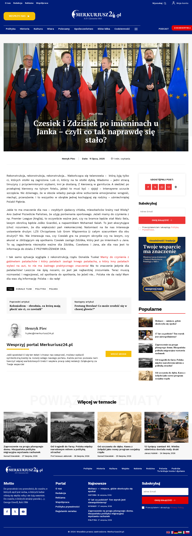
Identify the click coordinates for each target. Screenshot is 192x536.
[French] (172, 532)
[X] (155, 187)
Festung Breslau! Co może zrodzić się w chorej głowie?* (101, 307)
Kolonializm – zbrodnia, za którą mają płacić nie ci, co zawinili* (35, 307)
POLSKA (53, 289)
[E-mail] (169, 187)
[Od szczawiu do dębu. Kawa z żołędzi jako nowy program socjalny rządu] (146, 375)
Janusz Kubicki (150, 453)
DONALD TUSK (24, 289)
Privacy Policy (176, 507)
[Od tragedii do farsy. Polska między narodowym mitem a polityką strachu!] (146, 363)
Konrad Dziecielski (12, 456)
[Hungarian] (180, 532)
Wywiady (92, 506)
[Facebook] (148, 187)
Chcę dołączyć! (163, 500)
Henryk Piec (68, 158)
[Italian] (184, 532)
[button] (160, 3)
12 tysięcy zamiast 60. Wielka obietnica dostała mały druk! (161, 448)
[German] (176, 532)
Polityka (96, 114)
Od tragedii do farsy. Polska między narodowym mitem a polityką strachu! (169, 362)
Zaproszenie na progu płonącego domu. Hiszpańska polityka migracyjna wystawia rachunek (170, 349)
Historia (92, 495)
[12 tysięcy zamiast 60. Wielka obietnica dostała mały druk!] (166, 427)
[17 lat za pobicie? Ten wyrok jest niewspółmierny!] (146, 335)
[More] (176, 187)
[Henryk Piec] (14, 330)
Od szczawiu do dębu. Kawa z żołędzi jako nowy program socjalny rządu (170, 375)
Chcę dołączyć (160, 220)
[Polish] (188, 532)
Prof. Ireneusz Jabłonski (61, 456)
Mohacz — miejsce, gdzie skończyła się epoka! (168, 322)
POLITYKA (40, 289)
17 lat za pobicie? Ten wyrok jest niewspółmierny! (169, 335)
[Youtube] (23, 511)
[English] (168, 532)
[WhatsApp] (162, 187)
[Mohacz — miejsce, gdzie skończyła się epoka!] (146, 322)
